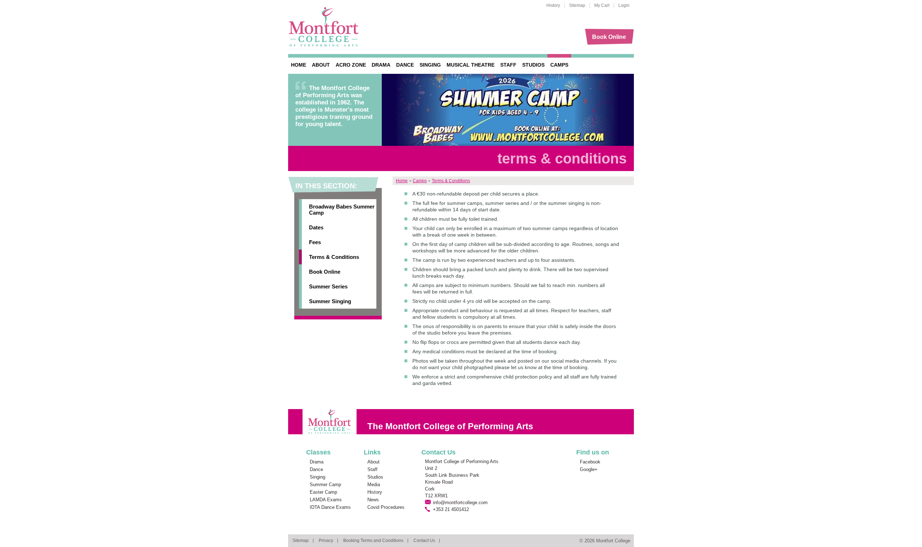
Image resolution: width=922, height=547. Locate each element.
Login (624, 5)
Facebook (590, 462)
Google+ (588, 469)
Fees (315, 242)
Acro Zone (351, 65)
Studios (533, 65)
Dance (405, 65)
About (321, 65)
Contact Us (424, 540)
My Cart (601, 5)
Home (298, 65)
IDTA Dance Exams (330, 507)
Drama (381, 65)
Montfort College (323, 27)
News (373, 499)
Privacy (326, 540)
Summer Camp (325, 484)
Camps (559, 65)
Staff (508, 65)
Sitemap (577, 5)
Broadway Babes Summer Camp (342, 209)
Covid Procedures (385, 507)
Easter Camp (323, 492)
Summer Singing (330, 301)
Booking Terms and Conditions (373, 540)
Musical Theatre (470, 65)
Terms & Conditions (334, 257)
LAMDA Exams (326, 499)
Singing (430, 65)
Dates (316, 227)
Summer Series (328, 286)
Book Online (609, 37)
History (553, 5)
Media (373, 484)
